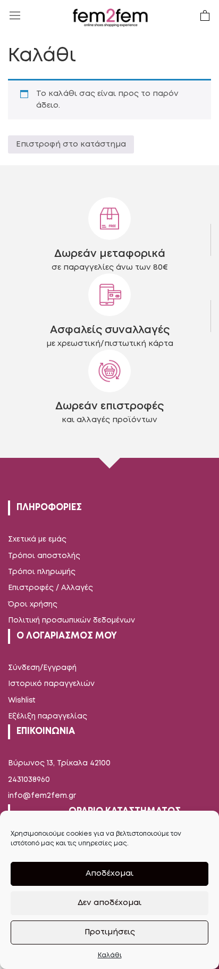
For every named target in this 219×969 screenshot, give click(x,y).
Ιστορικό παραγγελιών (51, 684)
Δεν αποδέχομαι (109, 903)
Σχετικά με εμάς (37, 539)
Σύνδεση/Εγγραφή (42, 668)
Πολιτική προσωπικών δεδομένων (71, 620)
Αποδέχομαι (109, 873)
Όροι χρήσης (32, 604)
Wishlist (22, 700)
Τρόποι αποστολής (44, 556)
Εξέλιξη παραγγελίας (47, 716)
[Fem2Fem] (110, 17)
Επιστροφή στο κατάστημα (71, 144)
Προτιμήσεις (110, 932)
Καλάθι (110, 955)
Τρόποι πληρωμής (41, 572)
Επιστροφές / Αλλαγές (50, 588)
